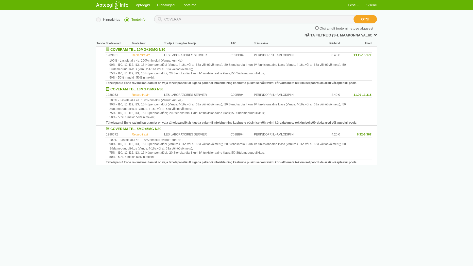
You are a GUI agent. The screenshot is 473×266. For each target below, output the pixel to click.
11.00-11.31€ (363, 95)
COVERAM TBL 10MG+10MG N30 (137, 49)
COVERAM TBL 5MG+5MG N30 (135, 129)
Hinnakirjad (166, 5)
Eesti (352, 5)
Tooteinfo (189, 5)
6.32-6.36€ (364, 134)
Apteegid (143, 5)
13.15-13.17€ (363, 55)
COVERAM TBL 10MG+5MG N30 (136, 89)
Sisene (371, 5)
